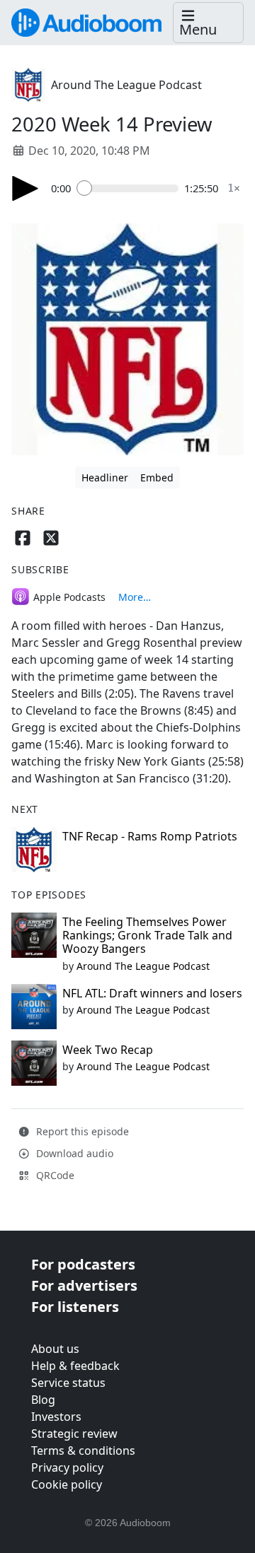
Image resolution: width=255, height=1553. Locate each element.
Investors (56, 1416)
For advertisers (84, 1285)
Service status (68, 1382)
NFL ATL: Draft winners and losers (152, 993)
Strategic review (74, 1433)
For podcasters (83, 1264)
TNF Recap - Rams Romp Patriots (149, 836)
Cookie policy (66, 1484)
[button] (208, 23)
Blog (43, 1399)
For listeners (75, 1306)
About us (55, 1348)
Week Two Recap (107, 1049)
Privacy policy (67, 1467)
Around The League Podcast (126, 85)
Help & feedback (75, 1365)
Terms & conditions (83, 1450)
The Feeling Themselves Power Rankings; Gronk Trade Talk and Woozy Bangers (147, 935)
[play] (25, 188)
